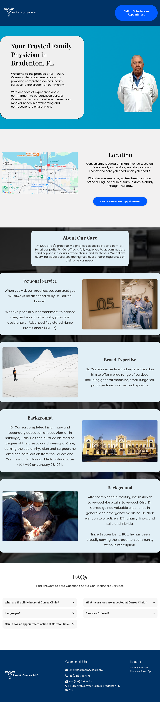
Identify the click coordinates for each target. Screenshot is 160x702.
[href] (40, 173)
